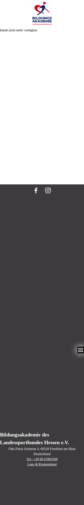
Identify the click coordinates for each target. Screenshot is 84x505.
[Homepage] (42, 14)
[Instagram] (48, 190)
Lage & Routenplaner (42, 464)
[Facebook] (36, 190)
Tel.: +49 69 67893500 (42, 459)
